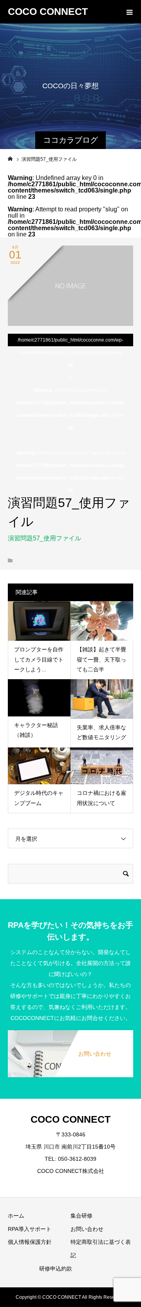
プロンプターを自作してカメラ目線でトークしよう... (38, 659)
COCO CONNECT (48, 11)
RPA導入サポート (29, 1229)
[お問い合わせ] (70, 1035)
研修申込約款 (55, 1268)
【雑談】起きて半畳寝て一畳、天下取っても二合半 (101, 659)
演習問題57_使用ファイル (44, 538)
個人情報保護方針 (30, 1242)
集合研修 (81, 1215)
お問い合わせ (86, 1229)
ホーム (16, 1215)
